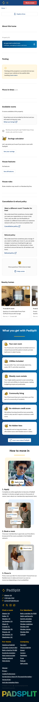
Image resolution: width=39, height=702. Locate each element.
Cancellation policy (11, 226)
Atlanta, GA (8, 595)
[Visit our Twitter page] (7, 605)
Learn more (14, 75)
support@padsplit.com (11, 600)
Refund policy (9, 253)
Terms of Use (6, 679)
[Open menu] (3, 2)
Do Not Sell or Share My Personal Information (17, 676)
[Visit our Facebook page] (3, 605)
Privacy (4, 671)
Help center (21, 271)
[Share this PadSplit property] (24, 288)
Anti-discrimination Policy (10, 682)
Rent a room (30, 3)
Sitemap (4, 668)
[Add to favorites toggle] (27, 288)
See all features (9, 171)
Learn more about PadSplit (20, 440)
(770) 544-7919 (9, 598)
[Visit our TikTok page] (14, 605)
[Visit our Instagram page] (10, 605)
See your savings (9, 151)
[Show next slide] (34, 302)
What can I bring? (9, 122)
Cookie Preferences (8, 674)
